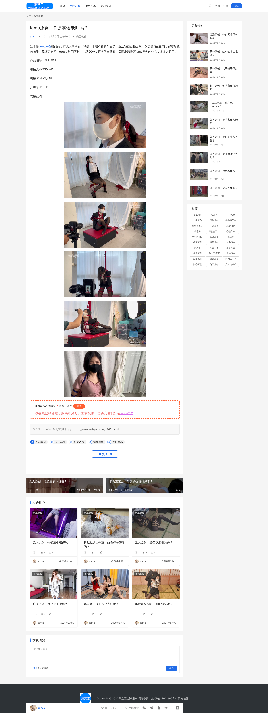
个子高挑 (60, 441)
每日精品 (117, 441)
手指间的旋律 (198, 236)
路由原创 (197, 258)
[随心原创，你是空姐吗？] (199, 192)
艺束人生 (214, 247)
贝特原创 (230, 253)
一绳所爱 (230, 214)
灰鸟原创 (230, 242)
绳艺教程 (75, 5)
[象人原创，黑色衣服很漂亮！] (156, 522)
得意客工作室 (215, 231)
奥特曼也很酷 (198, 226)
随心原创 (106, 5)
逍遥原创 (214, 258)
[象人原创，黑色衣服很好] (199, 174)
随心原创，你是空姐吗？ (224, 187)
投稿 (236, 5)
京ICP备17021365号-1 (164, 698)
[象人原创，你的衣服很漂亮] (199, 123)
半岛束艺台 (230, 220)
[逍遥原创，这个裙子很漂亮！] (53, 584)
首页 (62, 5)
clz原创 (197, 214)
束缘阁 (231, 236)
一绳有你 (197, 220)
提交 (171, 668)
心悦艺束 (230, 231)
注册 (225, 5)
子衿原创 (214, 226)
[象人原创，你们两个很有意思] (199, 140)
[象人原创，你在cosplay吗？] (199, 157)
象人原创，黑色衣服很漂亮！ (154, 542)
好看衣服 (79, 441)
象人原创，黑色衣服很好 (224, 170)
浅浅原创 (214, 242)
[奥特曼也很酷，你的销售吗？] (156, 584)
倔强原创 (214, 220)
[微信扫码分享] (144, 708)
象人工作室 (214, 253)
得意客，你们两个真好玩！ (101, 604)
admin (33, 36)
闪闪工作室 (230, 258)
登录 (217, 5)
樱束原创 (197, 242)
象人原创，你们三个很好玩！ (52, 542)
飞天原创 (214, 264)
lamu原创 (45, 46)
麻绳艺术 (91, 5)
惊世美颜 (98, 441)
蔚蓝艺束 (230, 247)
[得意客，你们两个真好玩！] (105, 584)
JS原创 (214, 214)
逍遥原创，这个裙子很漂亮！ (52, 604)
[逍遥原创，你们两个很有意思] (199, 38)
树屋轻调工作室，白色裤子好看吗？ (104, 544)
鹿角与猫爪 (230, 264)
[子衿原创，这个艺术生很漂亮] (199, 55)
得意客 (197, 231)
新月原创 (214, 236)
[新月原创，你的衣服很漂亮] (199, 89)
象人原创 (197, 253)
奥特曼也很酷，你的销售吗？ (154, 604)
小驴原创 (230, 226)
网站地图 (183, 698)
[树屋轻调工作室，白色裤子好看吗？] (105, 522)
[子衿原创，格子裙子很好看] (199, 72)
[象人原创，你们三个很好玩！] (53, 522)
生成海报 (133, 707)
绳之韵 (197, 247)
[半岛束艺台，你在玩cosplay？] (199, 106)
